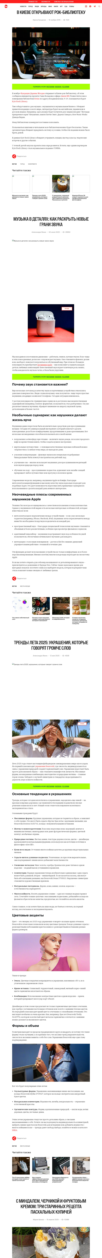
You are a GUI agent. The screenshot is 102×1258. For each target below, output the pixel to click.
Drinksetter (32, 1)
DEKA (14, 1130)
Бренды (43, 6)
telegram (65, 87)
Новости (23, 6)
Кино (50, 6)
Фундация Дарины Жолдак (32, 93)
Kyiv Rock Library (19, 101)
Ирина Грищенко (39, 20)
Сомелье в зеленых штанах (64, 1)
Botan (36, 99)
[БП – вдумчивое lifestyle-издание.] (6, 6)
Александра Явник (39, 232)
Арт (61, 6)
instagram (50, 87)
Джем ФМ (65, 96)
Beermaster (45, 1)
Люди (37, 6)
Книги (56, 6)
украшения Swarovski (44, 766)
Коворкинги (32, 164)
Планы (71, 6)
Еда (66, 6)
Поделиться (21, 156)
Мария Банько (38, 1219)
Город (30, 6)
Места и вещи (25, 586)
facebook (58, 87)
